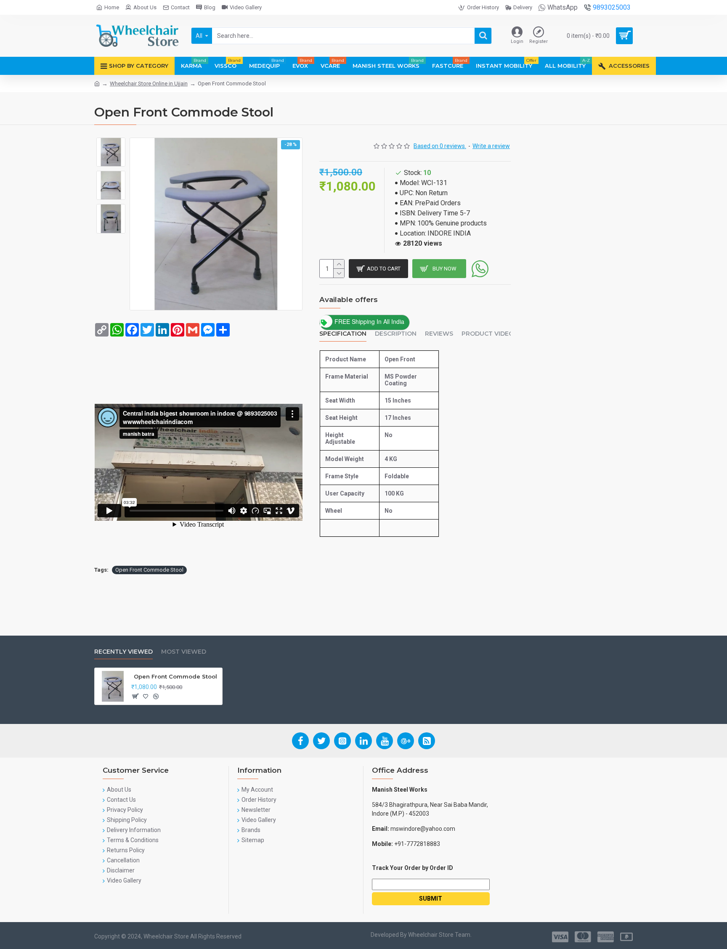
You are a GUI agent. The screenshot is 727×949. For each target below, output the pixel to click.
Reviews (439, 333)
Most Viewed (183, 651)
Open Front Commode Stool (149, 570)
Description (396, 333)
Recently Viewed (123, 651)
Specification (342, 333)
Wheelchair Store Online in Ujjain (149, 83)
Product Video (488, 333)
